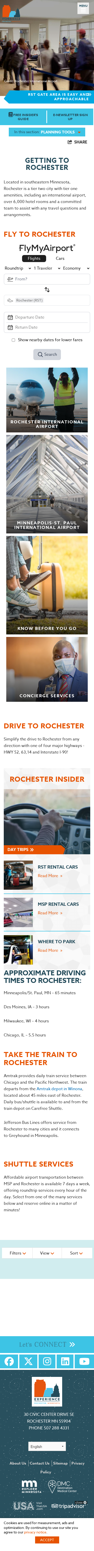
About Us (18, 1463)
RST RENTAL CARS (58, 867)
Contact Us (39, 1463)
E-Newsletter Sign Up (70, 117)
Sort (74, 1253)
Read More (48, 876)
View (45, 1253)
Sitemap (60, 1463)
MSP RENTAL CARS (58, 904)
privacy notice (35, 1532)
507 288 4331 (56, 1428)
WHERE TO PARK (56, 941)
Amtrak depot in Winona (59, 1089)
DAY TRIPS (18, 849)
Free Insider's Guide (25, 117)
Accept (47, 1539)
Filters (16, 1253)
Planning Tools (58, 132)
